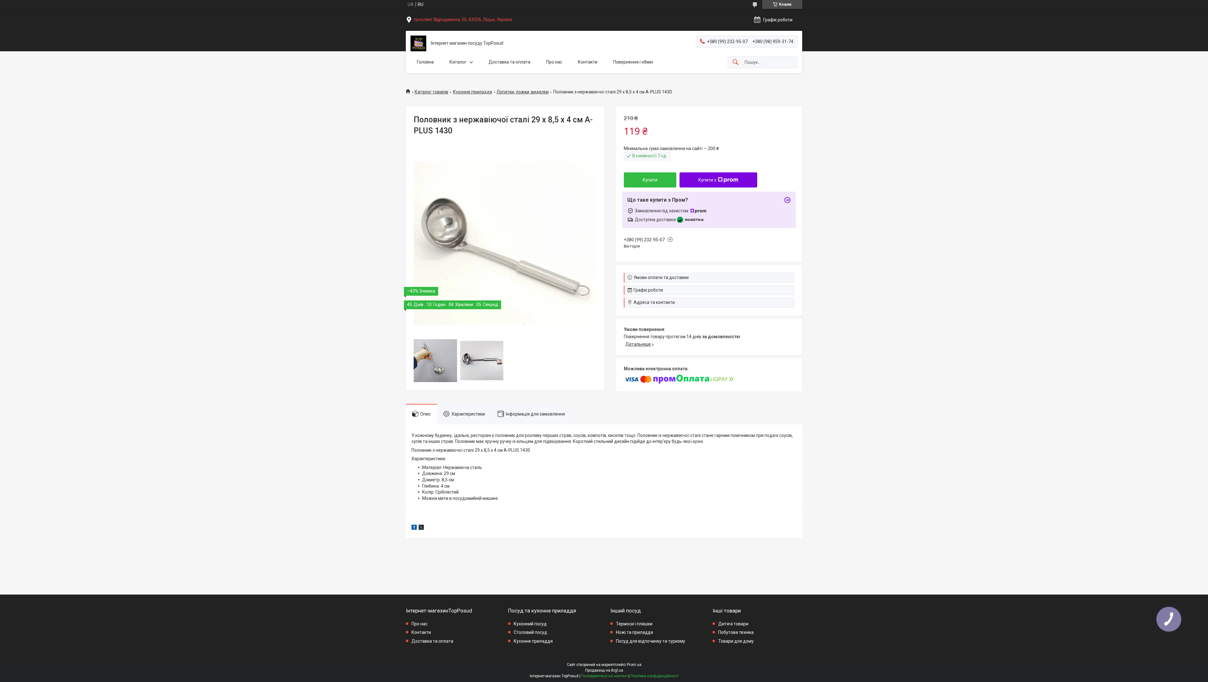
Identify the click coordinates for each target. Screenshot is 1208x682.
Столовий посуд (530, 632)
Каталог (458, 61)
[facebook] (414, 528)
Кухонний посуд (530, 623)
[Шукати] (735, 62)
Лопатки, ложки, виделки (522, 91)
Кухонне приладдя (472, 91)
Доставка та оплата (509, 61)
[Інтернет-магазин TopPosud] (418, 43)
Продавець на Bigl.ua (604, 670)
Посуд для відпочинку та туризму (650, 641)
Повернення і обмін (633, 61)
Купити (650, 179)
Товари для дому (736, 641)
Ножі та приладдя (634, 632)
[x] (421, 528)
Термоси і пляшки (634, 623)
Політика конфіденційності (654, 676)
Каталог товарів (431, 91)
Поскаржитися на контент (604, 676)
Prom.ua (634, 664)
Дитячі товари (733, 623)
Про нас (554, 61)
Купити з (707, 179)
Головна (425, 61)
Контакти (587, 61)
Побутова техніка (736, 632)
